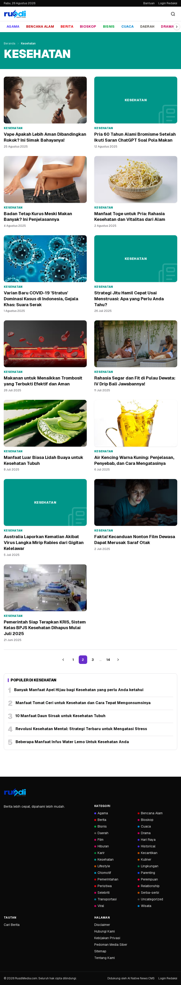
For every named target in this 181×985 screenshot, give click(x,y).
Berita (67, 26)
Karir (101, 853)
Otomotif (104, 873)
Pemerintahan (108, 879)
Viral (101, 906)
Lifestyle (104, 866)
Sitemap (100, 951)
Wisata (146, 906)
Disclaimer (102, 925)
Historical (148, 846)
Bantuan (149, 3)
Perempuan (149, 879)
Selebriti (104, 892)
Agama (13, 26)
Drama (167, 26)
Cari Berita (12, 925)
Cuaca (127, 26)
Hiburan (103, 846)
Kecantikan (149, 853)
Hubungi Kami (104, 931)
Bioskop (88, 26)
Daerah (147, 26)
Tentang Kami (104, 958)
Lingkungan (149, 866)
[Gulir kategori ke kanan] (176, 26)
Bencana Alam (40, 26)
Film (100, 839)
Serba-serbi (150, 892)
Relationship (150, 886)
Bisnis (109, 26)
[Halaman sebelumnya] (63, 659)
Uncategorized (152, 899)
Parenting (148, 873)
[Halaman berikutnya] (118, 659)
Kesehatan (106, 859)
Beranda (9, 43)
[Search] (173, 14)
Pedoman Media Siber (110, 944)
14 (108, 660)
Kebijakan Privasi (107, 938)
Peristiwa (105, 886)
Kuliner (146, 859)
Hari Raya (148, 839)
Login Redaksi (167, 3)
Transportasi (107, 899)
